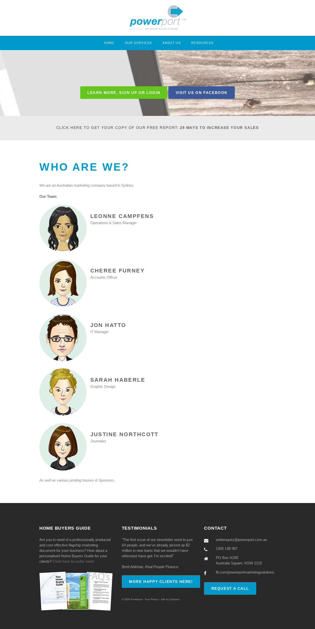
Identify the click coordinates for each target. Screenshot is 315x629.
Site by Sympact (170, 599)
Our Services (138, 42)
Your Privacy (152, 599)
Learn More (101, 93)
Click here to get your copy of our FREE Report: (157, 128)
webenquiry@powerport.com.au (241, 540)
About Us (171, 42)
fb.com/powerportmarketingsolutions (245, 572)
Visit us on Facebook (202, 93)
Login (153, 93)
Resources (202, 42)
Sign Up (128, 93)
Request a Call (230, 589)
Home (109, 42)
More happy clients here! (161, 582)
